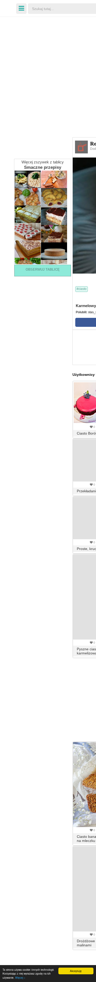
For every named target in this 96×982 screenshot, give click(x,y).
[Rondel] (81, 147)
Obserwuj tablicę (43, 269)
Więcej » (20, 977)
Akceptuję (76, 971)
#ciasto (82, 289)
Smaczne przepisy (42, 167)
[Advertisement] (48, 69)
